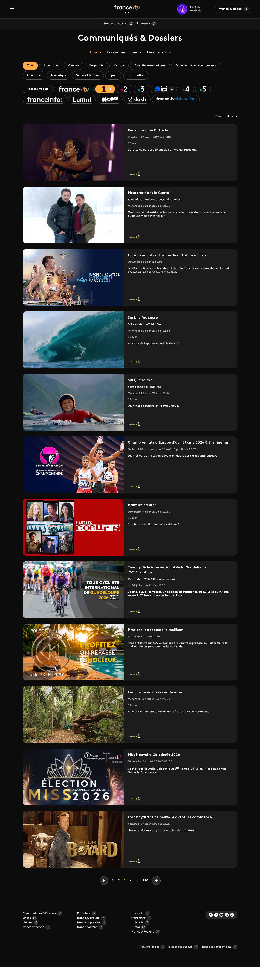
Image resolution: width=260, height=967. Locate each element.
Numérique (58, 75)
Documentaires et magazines (196, 65)
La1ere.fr (137, 922)
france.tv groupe (88, 918)
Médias (27, 922)
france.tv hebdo (230, 9)
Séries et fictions (87, 75)
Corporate (96, 65)
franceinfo (138, 918)
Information (136, 75)
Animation (51, 65)
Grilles (27, 918)
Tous (93, 52)
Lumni (135, 927)
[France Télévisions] (127, 9)
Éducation (34, 75)
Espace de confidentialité (216, 947)
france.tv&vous (87, 927)
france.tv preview (115, 23)
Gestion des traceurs (180, 947)
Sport (113, 75)
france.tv (137, 913)
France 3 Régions (142, 931)
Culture (119, 65)
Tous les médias (37, 89)
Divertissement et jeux (149, 65)
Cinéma (73, 65)
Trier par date (224, 116)
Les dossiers (157, 52)
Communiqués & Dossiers (39, 913)
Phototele (143, 23)
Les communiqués (122, 52)
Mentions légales (149, 947)
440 (145, 880)
